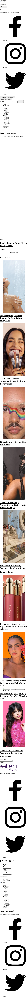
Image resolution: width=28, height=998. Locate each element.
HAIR (4, 110)
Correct (7, 117)
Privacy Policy (6, 879)
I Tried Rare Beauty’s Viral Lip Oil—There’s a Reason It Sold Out (13, 626)
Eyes (6, 107)
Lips (6, 108)
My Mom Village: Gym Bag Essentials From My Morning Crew (13, 696)
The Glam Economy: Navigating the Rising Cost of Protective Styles (13, 505)
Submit (2, 762)
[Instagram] (14, 254)
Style (6, 114)
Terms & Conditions (7, 880)
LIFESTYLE (5, 126)
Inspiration (7, 123)
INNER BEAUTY (7, 868)
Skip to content (3, 0)
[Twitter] (15, 254)
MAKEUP (5, 105)
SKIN (4, 115)
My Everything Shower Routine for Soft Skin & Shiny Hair (11, 318)
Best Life (7, 122)
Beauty (1, 239)
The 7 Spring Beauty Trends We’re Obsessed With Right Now (13, 683)
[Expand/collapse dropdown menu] (8, 105)
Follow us (4, 7)
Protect (6, 113)
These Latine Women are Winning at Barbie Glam (11, 751)
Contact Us (5, 872)
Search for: (2, 101)
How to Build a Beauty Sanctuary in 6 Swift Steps (12, 566)
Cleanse (7, 112)
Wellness (7, 124)
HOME (4, 104)
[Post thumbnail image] (14, 312)
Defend (7, 118)
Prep (6, 119)
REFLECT (5, 121)
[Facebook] (12, 254)
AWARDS (5, 127)
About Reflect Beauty (7, 874)
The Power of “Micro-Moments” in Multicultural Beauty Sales (12, 381)
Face (6, 109)
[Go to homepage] (8, 771)
